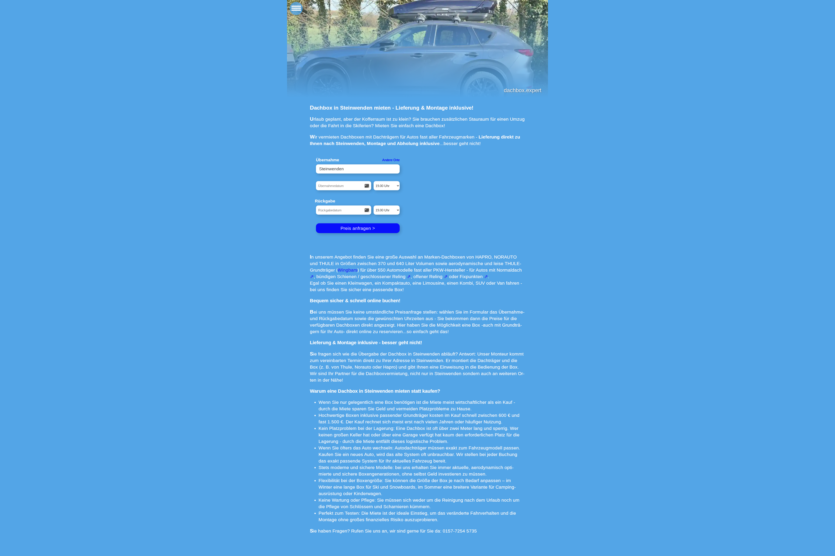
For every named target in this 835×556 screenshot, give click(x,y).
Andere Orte (391, 160)
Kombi (466, 283)
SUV (480, 283)
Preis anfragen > (358, 228)
